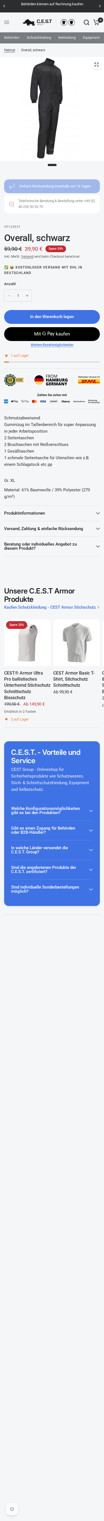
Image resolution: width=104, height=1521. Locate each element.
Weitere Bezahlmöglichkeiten (52, 345)
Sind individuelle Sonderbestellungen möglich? (45, 889)
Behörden (11, 37)
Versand (27, 257)
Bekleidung (67, 37)
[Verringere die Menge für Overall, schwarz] (8, 295)
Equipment (91, 37)
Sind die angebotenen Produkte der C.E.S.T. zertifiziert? (43, 869)
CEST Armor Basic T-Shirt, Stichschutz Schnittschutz (74, 679)
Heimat (9, 50)
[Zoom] (96, 64)
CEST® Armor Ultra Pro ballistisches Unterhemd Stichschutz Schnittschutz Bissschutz (27, 685)
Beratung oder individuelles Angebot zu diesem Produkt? (40, 546)
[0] (95, 22)
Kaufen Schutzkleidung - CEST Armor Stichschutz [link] (50, 607)
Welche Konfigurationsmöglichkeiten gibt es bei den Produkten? (45, 810)
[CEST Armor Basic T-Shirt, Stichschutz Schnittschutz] (76, 642)
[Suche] (86, 22)
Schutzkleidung (39, 37)
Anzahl (10, 284)
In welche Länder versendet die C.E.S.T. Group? (39, 849)
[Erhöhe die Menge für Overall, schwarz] (27, 295)
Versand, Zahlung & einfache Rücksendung (43, 528)
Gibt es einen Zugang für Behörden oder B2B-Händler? (43, 830)
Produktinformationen (24, 513)
